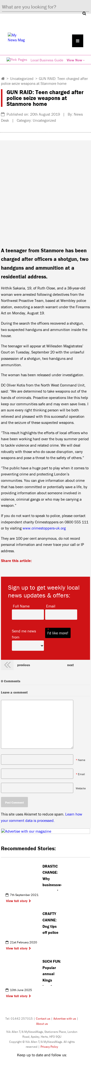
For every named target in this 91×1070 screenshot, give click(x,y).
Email (50, 605)
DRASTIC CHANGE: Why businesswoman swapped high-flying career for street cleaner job (52, 877)
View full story (16, 901)
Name (81, 760)
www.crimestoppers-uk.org (44, 528)
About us (42, 1024)
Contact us (43, 1018)
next (70, 665)
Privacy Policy (49, 1047)
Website (81, 788)
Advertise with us (64, 1018)
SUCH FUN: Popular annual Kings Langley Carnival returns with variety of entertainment (52, 972)
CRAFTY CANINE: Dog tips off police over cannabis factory (50, 924)
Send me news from (28, 634)
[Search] (84, 13)
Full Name (21, 605)
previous (23, 665)
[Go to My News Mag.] (3, 78)
